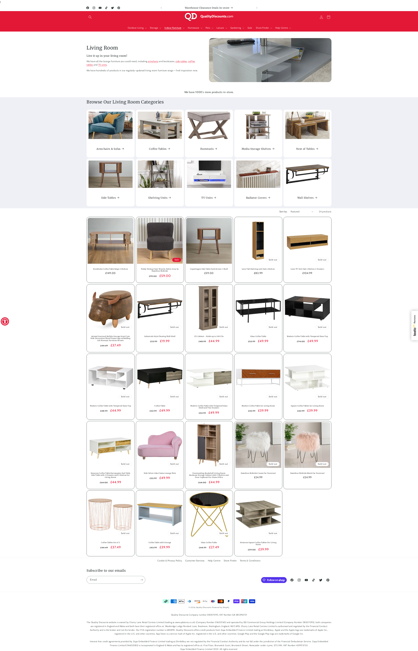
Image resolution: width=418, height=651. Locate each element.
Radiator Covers (256, 198)
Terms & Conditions (250, 560)
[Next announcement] (256, 8)
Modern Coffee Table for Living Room (258, 406)
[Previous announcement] (161, 8)
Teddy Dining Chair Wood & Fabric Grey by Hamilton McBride (160, 270)
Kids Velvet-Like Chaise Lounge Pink (160, 473)
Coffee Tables (158, 148)
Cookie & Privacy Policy (169, 560)
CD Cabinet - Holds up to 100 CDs (209, 336)
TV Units (207, 198)
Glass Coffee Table (258, 336)
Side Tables (108, 198)
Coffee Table (159, 406)
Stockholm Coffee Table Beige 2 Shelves (110, 269)
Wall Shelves (305, 198)
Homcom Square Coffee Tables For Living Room (258, 544)
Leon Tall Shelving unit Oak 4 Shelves (258, 269)
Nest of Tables (305, 148)
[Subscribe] (141, 580)
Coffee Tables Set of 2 (110, 543)
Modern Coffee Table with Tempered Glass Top (307, 336)
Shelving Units (157, 198)
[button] (90, 17)
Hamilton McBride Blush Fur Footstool (307, 473)
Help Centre (214, 560)
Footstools (207, 148)
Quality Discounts (204, 607)
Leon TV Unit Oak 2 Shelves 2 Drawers (307, 269)
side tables (181, 61)
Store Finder (230, 560)
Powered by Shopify (220, 607)
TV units (102, 64)
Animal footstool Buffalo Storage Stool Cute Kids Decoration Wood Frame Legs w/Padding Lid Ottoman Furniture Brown (110, 338)
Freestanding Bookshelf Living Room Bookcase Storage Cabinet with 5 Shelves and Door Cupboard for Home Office (209, 475)
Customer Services (195, 560)
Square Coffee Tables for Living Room (307, 406)
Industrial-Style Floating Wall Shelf (160, 336)
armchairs (153, 61)
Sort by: (283, 211)
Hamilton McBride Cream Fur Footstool (258, 473)
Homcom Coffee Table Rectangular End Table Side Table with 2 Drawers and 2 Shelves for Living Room (110, 475)
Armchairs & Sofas (108, 148)
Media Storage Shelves (256, 148)
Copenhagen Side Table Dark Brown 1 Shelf (209, 269)
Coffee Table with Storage (159, 543)
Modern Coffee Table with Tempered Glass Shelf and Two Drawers (209, 407)
